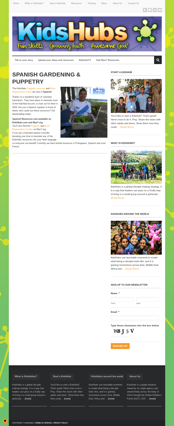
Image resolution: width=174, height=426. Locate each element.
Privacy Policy (61, 423)
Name (115, 293)
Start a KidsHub (62, 376)
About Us (134, 376)
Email (160, 10)
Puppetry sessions (36, 88)
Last (138, 303)
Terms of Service (43, 423)
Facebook (150, 10)
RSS (155, 10)
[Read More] (127, 127)
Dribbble (145, 10)
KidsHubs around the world (107, 376)
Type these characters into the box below (135, 325)
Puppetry (35, 126)
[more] (28, 398)
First (113, 303)
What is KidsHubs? (26, 376)
